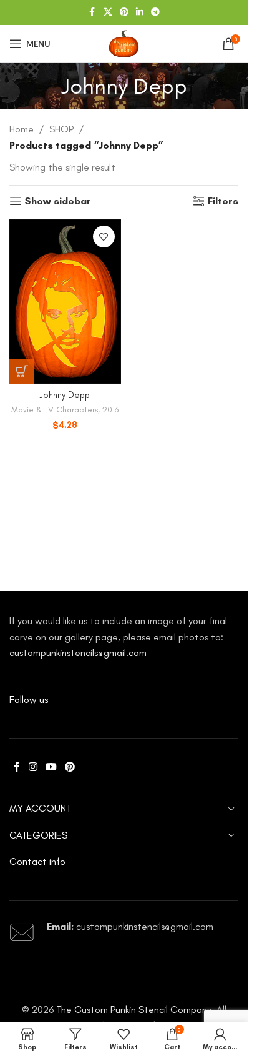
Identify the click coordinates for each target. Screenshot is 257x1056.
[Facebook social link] (92, 12)
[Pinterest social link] (124, 12)
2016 (110, 409)
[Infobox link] (123, 932)
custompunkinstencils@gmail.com (78, 653)
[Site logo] (123, 43)
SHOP (61, 129)
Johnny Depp (65, 395)
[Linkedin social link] (139, 12)
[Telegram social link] (155, 12)
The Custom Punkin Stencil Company (133, 1009)
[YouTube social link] (51, 767)
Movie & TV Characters (54, 409)
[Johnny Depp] (65, 301)
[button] (21, 371)
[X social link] (108, 12)
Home (21, 129)
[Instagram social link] (32, 767)
